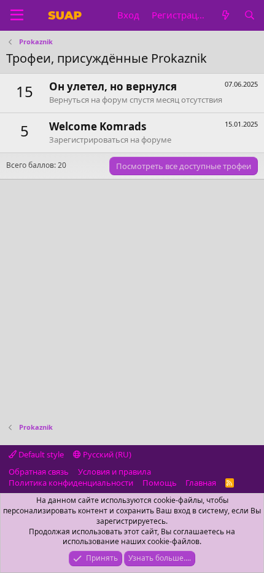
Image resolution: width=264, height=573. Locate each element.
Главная (200, 482)
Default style (40, 454)
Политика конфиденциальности (71, 482)
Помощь (159, 482)
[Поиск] (250, 15)
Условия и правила (114, 471)
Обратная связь (39, 471)
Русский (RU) (106, 454)
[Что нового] (225, 15)
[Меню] (16, 15)
